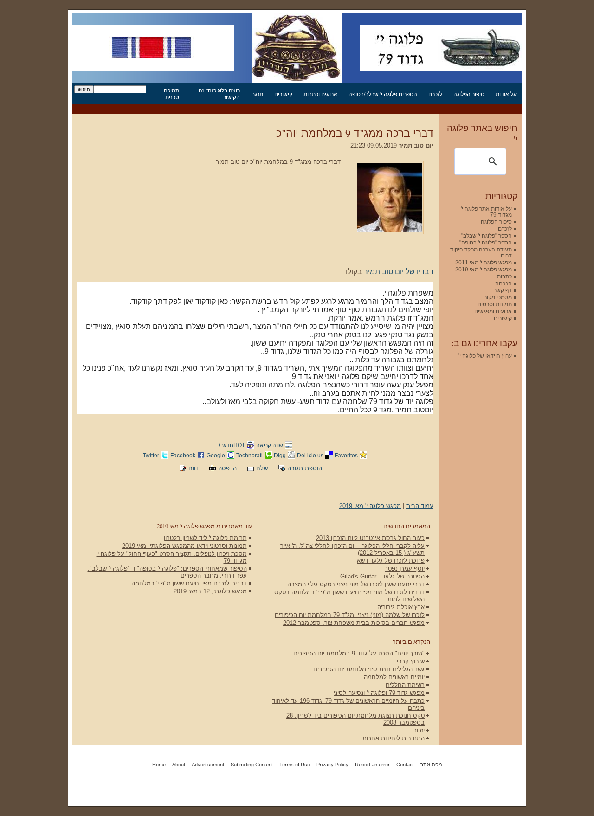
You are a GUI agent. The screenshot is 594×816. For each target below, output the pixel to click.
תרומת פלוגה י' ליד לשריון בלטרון (205, 537)
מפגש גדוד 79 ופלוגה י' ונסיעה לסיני (379, 692)
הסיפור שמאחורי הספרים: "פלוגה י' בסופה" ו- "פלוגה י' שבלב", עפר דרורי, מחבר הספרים (167, 572)
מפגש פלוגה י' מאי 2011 (483, 262)
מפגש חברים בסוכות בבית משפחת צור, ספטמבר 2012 (354, 622)
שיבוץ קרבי (411, 661)
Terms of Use (294, 764)
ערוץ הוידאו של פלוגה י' (485, 356)
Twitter (151, 455)
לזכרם (435, 93)
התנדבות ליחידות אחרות (393, 738)
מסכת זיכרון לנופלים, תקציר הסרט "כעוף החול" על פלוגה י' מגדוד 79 (172, 557)
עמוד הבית (419, 505)
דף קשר (503, 290)
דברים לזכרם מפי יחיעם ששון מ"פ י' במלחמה (189, 583)
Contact (405, 764)
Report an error (372, 764)
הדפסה (227, 468)
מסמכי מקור (498, 297)
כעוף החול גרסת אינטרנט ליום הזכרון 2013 (370, 537)
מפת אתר (431, 764)
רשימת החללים (405, 684)
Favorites (346, 455)
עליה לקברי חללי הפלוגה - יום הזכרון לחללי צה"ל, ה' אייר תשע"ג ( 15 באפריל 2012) (352, 549)
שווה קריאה (269, 445)
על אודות (506, 93)
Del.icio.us (310, 455)
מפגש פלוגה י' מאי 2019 (370, 505)
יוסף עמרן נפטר (405, 568)
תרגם (257, 93)
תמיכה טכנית (171, 94)
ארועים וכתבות (320, 93)
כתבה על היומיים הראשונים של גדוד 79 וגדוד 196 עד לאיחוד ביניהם (348, 704)
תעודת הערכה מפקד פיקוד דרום (481, 252)
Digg (280, 455)
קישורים (283, 93)
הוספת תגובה (304, 468)
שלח (262, 468)
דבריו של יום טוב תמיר (398, 272)
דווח (193, 468)
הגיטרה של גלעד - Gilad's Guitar (382, 576)
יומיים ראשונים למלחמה (394, 677)
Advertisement (208, 764)
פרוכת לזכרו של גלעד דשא (391, 560)
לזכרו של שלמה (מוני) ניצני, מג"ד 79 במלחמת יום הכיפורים (350, 614)
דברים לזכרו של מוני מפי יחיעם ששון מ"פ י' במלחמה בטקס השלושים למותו (349, 596)
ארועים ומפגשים (493, 311)
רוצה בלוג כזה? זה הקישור (219, 94)
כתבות (504, 276)
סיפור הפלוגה (468, 93)
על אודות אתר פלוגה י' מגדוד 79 (486, 212)
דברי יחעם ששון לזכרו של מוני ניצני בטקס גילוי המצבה (356, 584)
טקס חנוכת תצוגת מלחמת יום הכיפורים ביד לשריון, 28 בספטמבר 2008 (355, 719)
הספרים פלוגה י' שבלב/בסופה (383, 93)
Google (216, 455)
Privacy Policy (332, 764)
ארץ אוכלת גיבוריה (401, 607)
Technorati (249, 455)
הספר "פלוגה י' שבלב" (486, 235)
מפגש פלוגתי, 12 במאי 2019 (210, 591)
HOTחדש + (231, 445)
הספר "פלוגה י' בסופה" (485, 242)
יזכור (419, 730)
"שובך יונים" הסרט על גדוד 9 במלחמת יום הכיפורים (359, 653)
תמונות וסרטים (495, 304)
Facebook (182, 455)
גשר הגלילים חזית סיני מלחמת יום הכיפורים (369, 669)
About (178, 764)
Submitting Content (252, 764)
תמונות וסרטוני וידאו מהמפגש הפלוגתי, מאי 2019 (184, 545)
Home (159, 764)
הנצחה (503, 283)
